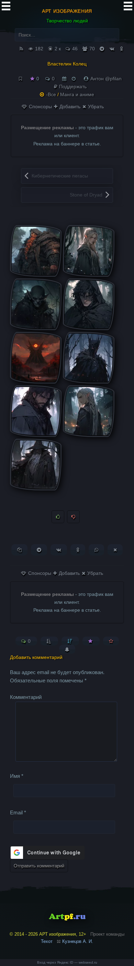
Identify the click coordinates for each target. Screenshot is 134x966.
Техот (47, 941)
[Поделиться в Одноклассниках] (78, 550)
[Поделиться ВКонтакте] (59, 550)
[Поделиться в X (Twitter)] (115, 550)
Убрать (95, 106)
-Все (51, 94)
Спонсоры (39, 106)
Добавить (69, 106)
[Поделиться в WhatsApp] (96, 550)
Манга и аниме (77, 94)
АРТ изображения (67, 11)
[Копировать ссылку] (19, 550)
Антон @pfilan (106, 78)
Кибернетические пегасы (60, 176)
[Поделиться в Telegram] (39, 550)
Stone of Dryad (86, 194)
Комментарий (26, 697)
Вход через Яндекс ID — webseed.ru (67, 962)
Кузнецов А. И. (77, 941)
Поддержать (72, 86)
